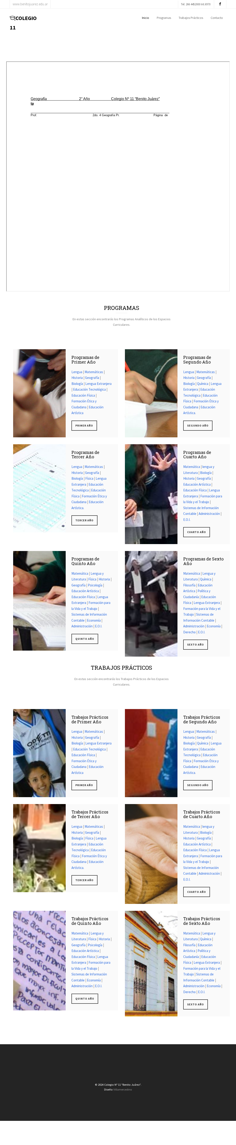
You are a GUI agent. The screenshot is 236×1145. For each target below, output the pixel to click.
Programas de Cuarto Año (197, 455)
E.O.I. (186, 519)
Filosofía (189, 585)
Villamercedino (122, 1089)
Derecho (189, 632)
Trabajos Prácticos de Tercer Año (89, 814)
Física (89, 478)
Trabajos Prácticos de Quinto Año (89, 921)
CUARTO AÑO (196, 532)
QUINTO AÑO (84, 638)
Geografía (92, 377)
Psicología (95, 585)
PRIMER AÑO (84, 425)
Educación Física (83, 395)
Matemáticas (94, 372)
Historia (77, 377)
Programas (164, 18)
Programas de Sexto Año (203, 561)
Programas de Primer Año (85, 360)
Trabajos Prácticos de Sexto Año (201, 921)
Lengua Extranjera (98, 383)
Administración (209, 513)
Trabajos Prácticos (191, 18)
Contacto (217, 18)
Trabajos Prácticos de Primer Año (89, 719)
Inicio (145, 18)
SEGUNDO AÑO (198, 425)
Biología (77, 383)
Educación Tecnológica (89, 389)
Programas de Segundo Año (197, 360)
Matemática (191, 466)
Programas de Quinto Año (85, 561)
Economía (94, 620)
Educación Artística (197, 484)
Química (202, 383)
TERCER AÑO (84, 520)
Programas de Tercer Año (85, 455)
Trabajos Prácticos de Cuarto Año (201, 814)
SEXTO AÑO (195, 644)
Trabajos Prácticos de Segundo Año (201, 719)
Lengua (76, 372)
